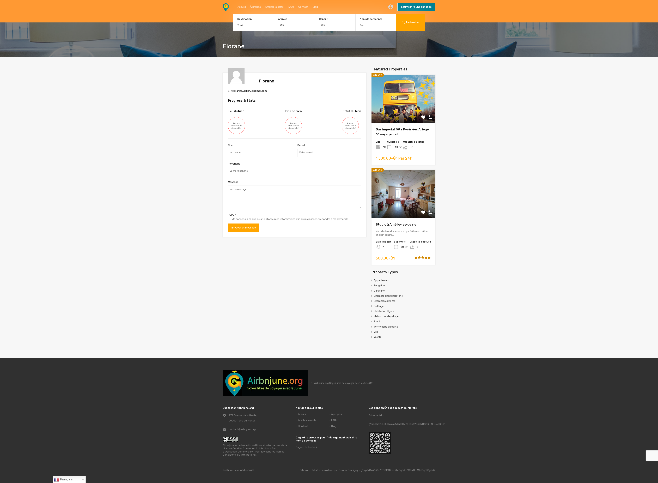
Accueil (241, 6)
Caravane (379, 290)
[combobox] (253, 26)
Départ (323, 19)
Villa (376, 331)
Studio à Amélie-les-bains (396, 224)
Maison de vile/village (386, 316)
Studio (377, 321)
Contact (303, 6)
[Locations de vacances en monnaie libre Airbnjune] (226, 9)
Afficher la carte (274, 6)
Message (233, 182)
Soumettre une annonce (416, 6)
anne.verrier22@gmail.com (251, 90)
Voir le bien (403, 113)
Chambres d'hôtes (384, 301)
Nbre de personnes (371, 19)
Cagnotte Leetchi (306, 447)
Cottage (379, 306)
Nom (230, 145)
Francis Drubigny (348, 470)
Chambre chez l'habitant (388, 295)
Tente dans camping (386, 326)
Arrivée (282, 19)
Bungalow (379, 285)
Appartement (382, 280)
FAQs (291, 6)
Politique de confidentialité (238, 470)
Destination (244, 19)
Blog (315, 6)
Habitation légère (384, 311)
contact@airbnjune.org (242, 429)
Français (66, 479)
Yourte (377, 337)
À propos (255, 6)
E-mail (301, 145)
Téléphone (234, 163)
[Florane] (236, 82)
